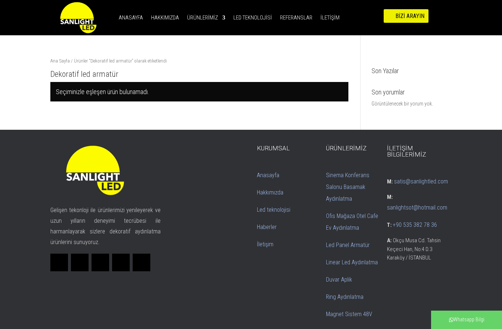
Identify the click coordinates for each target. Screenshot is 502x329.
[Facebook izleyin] (59, 262)
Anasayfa (268, 175)
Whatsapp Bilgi (468, 319)
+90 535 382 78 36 (415, 224)
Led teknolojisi (273, 209)
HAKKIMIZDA (165, 17)
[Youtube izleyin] (141, 262)
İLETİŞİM (330, 17)
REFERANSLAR (296, 17)
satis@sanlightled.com (421, 181)
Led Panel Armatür (348, 245)
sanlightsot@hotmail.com (417, 207)
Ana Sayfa (60, 61)
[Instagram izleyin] (121, 262)
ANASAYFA (131, 17)
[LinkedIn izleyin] (100, 262)
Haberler (267, 226)
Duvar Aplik (339, 279)
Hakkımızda (270, 192)
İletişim (265, 244)
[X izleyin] (80, 262)
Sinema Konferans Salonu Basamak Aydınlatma (347, 187)
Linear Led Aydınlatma (352, 262)
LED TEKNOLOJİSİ (252, 17)
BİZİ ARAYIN (409, 15)
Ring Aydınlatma (344, 296)
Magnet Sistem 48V (349, 314)
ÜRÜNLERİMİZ (202, 17)
